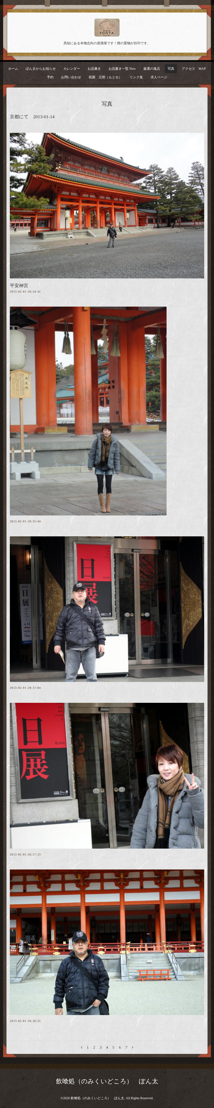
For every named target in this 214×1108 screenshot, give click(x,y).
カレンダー (71, 68)
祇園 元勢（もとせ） (105, 77)
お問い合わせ (71, 77)
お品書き (94, 68)
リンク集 (136, 77)
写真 (171, 68)
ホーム (13, 68)
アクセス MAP (194, 68)
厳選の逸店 (151, 68)
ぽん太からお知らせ (41, 68)
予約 (50, 77)
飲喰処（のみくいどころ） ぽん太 (107, 1081)
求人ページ (158, 77)
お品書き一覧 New (122, 68)
